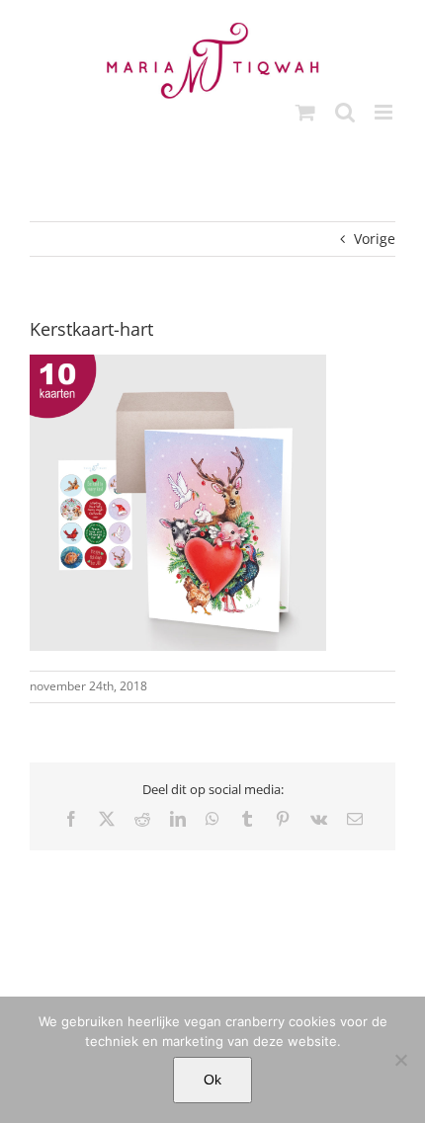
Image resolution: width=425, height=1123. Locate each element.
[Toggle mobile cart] (305, 112)
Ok (212, 1079)
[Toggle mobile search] (345, 112)
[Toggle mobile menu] (385, 112)
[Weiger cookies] (400, 1060)
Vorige (374, 238)
